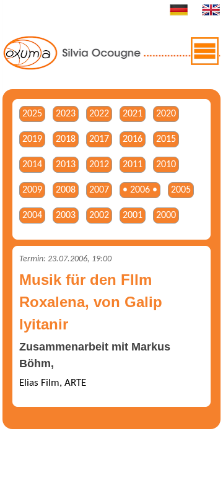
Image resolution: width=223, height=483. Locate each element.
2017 (99, 139)
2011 (132, 165)
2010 (166, 165)
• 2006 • (140, 190)
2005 (181, 190)
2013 (66, 165)
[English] (211, 14)
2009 (32, 190)
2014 (32, 165)
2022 (99, 114)
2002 (99, 215)
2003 (66, 215)
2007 (99, 190)
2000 (166, 215)
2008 (66, 190)
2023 (66, 114)
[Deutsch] (178, 14)
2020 (166, 114)
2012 (99, 165)
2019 (32, 139)
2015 (166, 139)
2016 (132, 139)
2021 (132, 114)
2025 (32, 114)
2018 (66, 139)
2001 (132, 215)
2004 (32, 215)
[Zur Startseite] (111, 68)
